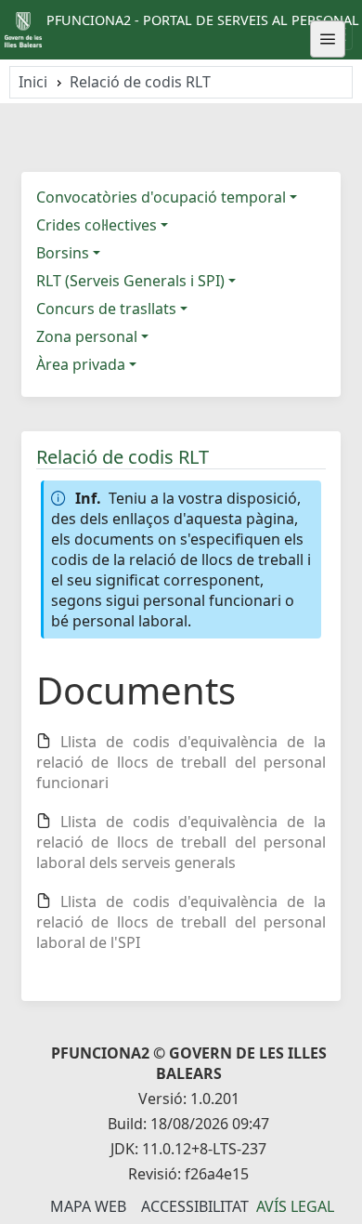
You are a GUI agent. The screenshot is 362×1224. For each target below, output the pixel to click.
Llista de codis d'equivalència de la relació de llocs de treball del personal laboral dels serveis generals (181, 842)
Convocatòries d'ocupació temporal (161, 197)
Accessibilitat (195, 1206)
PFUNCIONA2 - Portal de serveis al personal (202, 20)
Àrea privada (80, 364)
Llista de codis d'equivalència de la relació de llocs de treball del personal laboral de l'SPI (181, 922)
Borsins (62, 253)
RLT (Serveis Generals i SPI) (130, 280)
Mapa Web (88, 1206)
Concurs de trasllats (106, 308)
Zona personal (86, 336)
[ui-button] (327, 39)
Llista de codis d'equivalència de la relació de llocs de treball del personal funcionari (181, 762)
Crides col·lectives (96, 225)
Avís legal (295, 1206)
